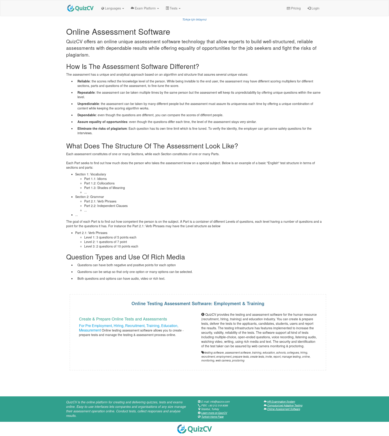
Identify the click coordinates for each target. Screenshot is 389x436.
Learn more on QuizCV (214, 413)
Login (315, 8)
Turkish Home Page (212, 416)
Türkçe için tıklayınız (194, 19)
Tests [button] (173, 8)
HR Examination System (281, 401)
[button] (112, 8)
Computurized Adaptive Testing (284, 405)
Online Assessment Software (283, 409)
